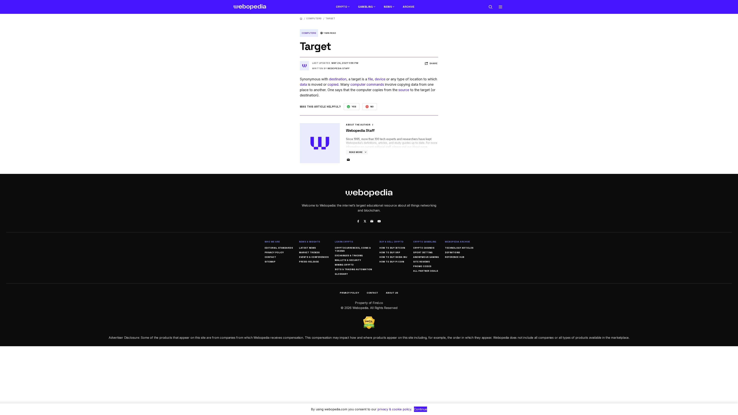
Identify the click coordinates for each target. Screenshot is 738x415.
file (370, 79)
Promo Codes (422, 266)
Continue (420, 409)
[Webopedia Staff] (304, 62)
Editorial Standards (279, 247)
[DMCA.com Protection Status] (369, 319)
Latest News (307, 247)
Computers (314, 18)
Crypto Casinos (423, 247)
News (388, 6)
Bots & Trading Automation (353, 269)
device (380, 79)
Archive (409, 6)
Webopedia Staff (338, 68)
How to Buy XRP (389, 252)
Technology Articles (459, 247)
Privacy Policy (274, 252)
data (303, 84)
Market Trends (309, 252)
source (403, 90)
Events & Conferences (314, 257)
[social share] (358, 222)
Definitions (452, 252)
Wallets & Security (348, 260)
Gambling (365, 6)
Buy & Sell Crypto (391, 241)
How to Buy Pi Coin (391, 261)
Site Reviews (421, 261)
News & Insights (309, 241)
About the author (358, 124)
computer (358, 84)
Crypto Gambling (424, 241)
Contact (270, 257)
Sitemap (270, 261)
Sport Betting (423, 252)
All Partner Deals (425, 270)
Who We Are (272, 241)
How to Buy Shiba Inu (393, 257)
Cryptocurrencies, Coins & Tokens (353, 249)
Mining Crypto (344, 264)
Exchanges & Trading (349, 255)
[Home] (301, 18)
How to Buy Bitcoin (392, 247)
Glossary (341, 274)
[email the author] (348, 160)
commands (375, 84)
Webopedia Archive (457, 241)
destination (338, 79)
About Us (392, 292)
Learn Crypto (344, 241)
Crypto (341, 6)
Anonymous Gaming (426, 257)
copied (332, 84)
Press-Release (309, 261)
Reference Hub (454, 257)
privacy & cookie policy (394, 409)
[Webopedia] (250, 7)
